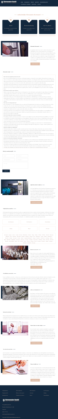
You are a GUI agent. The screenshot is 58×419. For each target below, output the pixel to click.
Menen (51, 238)
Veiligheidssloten (44, 2)
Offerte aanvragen (36, 202)
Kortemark (15, 238)
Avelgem (17, 234)
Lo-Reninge (47, 238)
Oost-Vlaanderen (11, 221)
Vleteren (28, 241)
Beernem (20, 234)
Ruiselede (6, 241)
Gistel (11, 236)
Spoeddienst (27, 2)
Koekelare (7, 238)
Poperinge (47, 239)
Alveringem (6, 234)
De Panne (43, 234)
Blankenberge (25, 234)
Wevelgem (39, 241)
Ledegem (34, 238)
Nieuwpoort (22, 239)
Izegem (42, 236)
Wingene (47, 241)
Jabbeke (45, 236)
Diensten (37, 2)
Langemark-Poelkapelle (28, 238)
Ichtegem (31, 236)
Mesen (5, 239)
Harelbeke (14, 236)
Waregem (32, 241)
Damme (36, 234)
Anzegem (10, 234)
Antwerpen (47, 228)
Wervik (35, 241)
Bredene (29, 234)
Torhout (21, 241)
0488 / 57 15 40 (38, 263)
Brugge (33, 234)
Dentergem (51, 234)
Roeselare (51, 239)
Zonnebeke (25, 242)
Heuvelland (19, 236)
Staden (16, 241)
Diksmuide (7, 236)
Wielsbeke (43, 241)
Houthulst (27, 236)
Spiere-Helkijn (11, 241)
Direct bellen (35, 63)
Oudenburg (40, 239)
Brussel (29, 228)
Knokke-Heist (50, 236)
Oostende (26, 239)
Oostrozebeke (35, 239)
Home (22, 2)
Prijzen (32, 2)
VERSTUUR (6, 170)
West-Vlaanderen (29, 221)
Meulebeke (9, 239)
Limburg (11, 228)
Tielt (18, 241)
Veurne (25, 241)
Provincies (34, 4)
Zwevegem (33, 242)
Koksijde (11, 238)
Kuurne (22, 238)
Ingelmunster (38, 236)
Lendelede (38, 238)
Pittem (44, 239)
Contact (39, 4)
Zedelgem (50, 241)
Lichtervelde (43, 238)
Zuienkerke (29, 242)
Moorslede (18, 239)
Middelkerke (13, 239)
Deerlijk (47, 234)
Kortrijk (19, 238)
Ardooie (13, 234)
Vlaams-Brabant (47, 221)
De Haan (40, 234)
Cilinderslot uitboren (25, 4)
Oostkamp (31, 239)
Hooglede (23, 236)
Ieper (34, 236)
